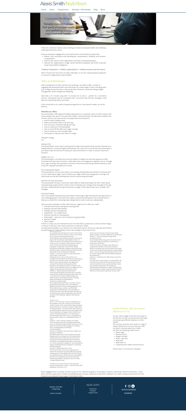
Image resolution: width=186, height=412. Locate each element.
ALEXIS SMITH (92, 385)
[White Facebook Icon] (125, 386)
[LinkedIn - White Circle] (133, 386)
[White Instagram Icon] (129, 386)
